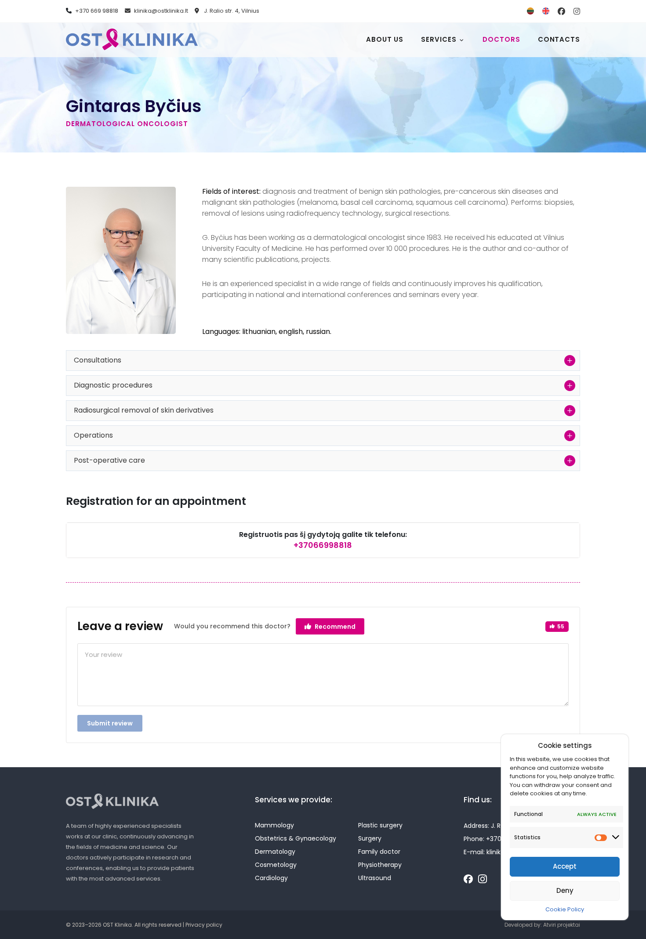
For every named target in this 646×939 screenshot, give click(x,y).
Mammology (274, 825)
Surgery (369, 838)
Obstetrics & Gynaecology (295, 838)
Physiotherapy (380, 864)
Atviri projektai (561, 924)
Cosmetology (276, 864)
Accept (565, 866)
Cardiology (271, 878)
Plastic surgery (380, 825)
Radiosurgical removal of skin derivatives (144, 410)
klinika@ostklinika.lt (161, 11)
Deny (564, 890)
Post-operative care (109, 460)
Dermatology (275, 851)
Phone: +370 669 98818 (499, 838)
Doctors (501, 39)
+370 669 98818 (96, 11)
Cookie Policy (564, 909)
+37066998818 (323, 545)
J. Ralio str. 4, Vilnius (231, 11)
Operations (93, 435)
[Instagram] (482, 879)
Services (438, 39)
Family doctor (379, 851)
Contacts (559, 39)
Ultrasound (374, 878)
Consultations (97, 360)
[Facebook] (468, 879)
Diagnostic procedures (113, 385)
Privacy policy (203, 924)
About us (384, 39)
